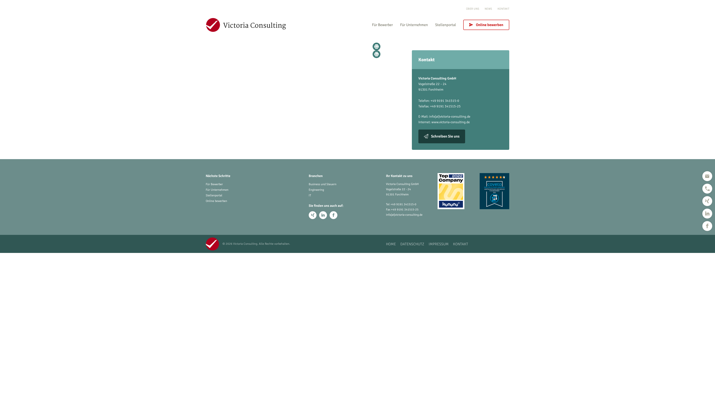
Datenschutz (412, 244)
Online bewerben (489, 25)
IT (310, 195)
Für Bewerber (382, 25)
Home (391, 244)
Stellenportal (445, 25)
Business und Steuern (322, 184)
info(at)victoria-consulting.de (449, 116)
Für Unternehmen (414, 25)
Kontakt (503, 8)
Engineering (316, 190)
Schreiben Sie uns (445, 136)
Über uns (472, 8)
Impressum (439, 244)
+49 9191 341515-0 (403, 204)
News (488, 8)
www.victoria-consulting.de (450, 122)
